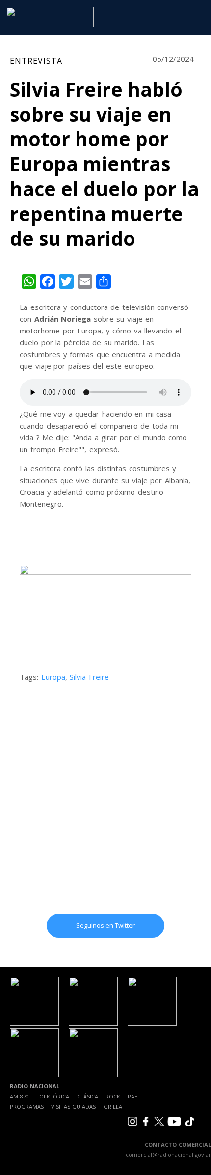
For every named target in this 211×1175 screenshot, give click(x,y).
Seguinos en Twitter (105, 925)
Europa (53, 677)
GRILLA (113, 1106)
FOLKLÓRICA (52, 1096)
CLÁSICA (87, 1096)
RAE (132, 1096)
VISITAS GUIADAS (73, 1106)
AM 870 (19, 1096)
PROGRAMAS (27, 1106)
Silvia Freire (89, 677)
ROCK (113, 1096)
